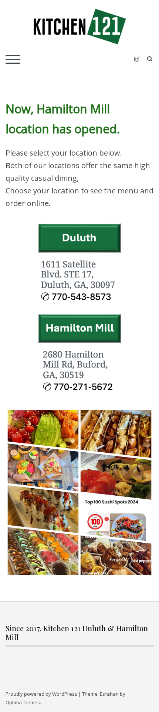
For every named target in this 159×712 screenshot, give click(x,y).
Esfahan (109, 694)
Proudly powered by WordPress (41, 694)
